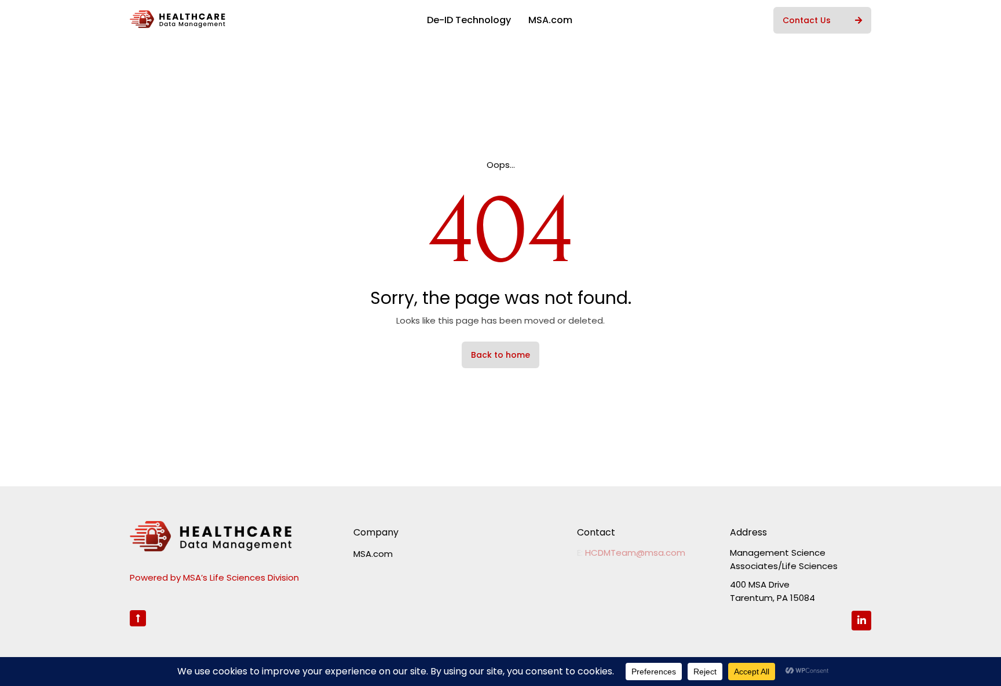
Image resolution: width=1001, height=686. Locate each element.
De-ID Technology (469, 20)
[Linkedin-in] (861, 620)
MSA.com (550, 20)
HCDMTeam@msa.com (635, 552)
